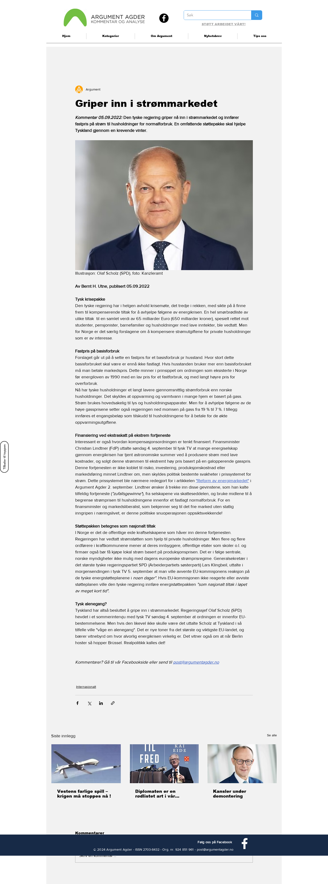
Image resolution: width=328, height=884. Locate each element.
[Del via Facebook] (77, 703)
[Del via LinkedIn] (101, 703)
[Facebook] (164, 18)
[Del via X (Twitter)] (89, 703)
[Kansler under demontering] (242, 763)
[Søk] (256, 15)
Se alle (272, 735)
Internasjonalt (86, 687)
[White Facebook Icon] (244, 843)
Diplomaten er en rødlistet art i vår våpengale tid (155, 794)
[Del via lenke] (112, 703)
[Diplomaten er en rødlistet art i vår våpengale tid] (164, 763)
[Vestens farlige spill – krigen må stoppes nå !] (86, 763)
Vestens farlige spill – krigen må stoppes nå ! (84, 794)
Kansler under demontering (229, 794)
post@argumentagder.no (215, 849)
